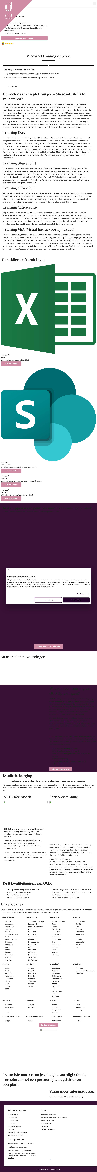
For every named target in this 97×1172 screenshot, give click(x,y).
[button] (94, 3)
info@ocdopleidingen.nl (23, 1150)
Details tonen (81, 594)
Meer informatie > (11, 364)
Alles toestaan (76, 600)
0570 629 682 (21, 1147)
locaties (11, 1158)
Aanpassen (47, 600)
